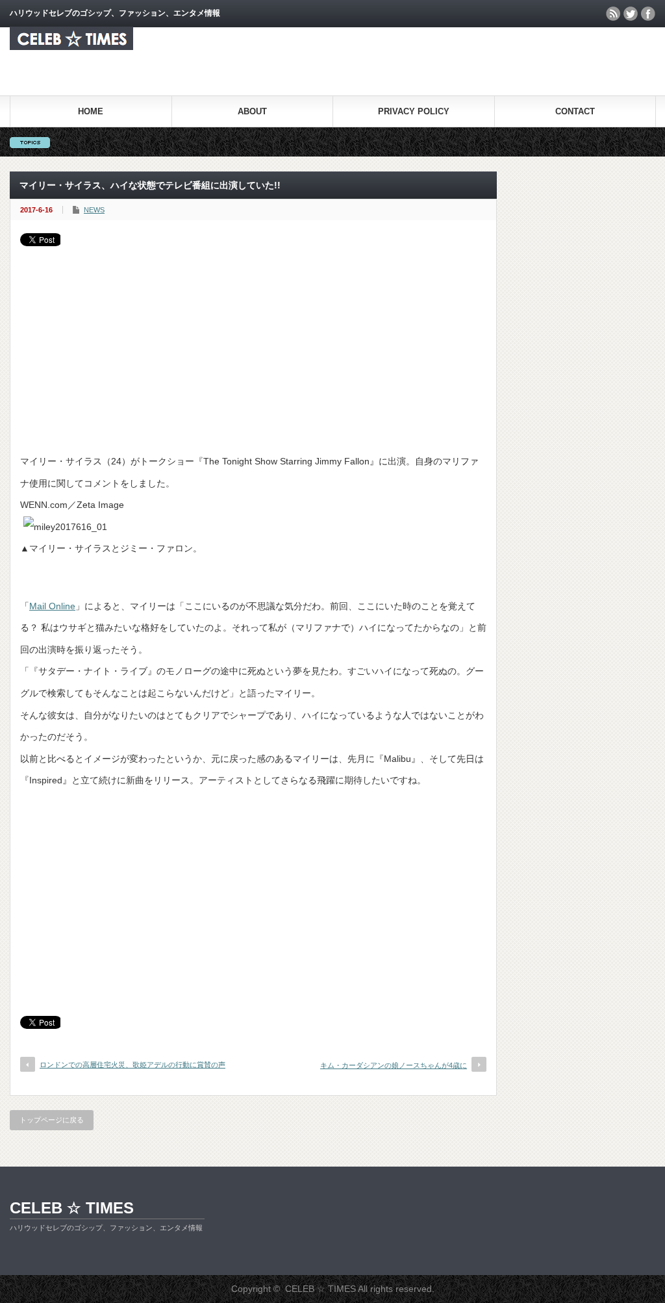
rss (613, 13)
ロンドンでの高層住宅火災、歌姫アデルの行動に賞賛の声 (132, 1065)
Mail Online (52, 606)
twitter (630, 13)
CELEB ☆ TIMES (72, 1208)
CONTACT (575, 111)
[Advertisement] (253, 344)
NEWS (94, 210)
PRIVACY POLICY (413, 111)
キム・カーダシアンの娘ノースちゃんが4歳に (393, 1065)
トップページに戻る (51, 1120)
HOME (90, 111)
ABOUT (252, 111)
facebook (648, 13)
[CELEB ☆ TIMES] (71, 46)
